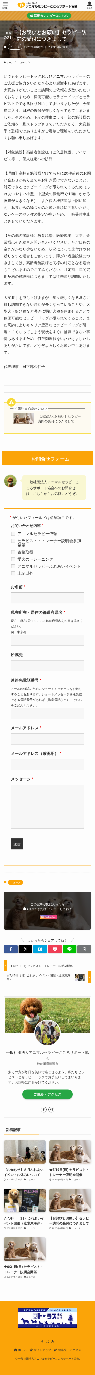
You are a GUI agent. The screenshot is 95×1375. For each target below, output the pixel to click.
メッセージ (22, 779)
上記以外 (25, 573)
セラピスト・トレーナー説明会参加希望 (49, 542)
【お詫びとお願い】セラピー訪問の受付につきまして (59, 418)
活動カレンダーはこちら (50, 15)
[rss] (53, 1341)
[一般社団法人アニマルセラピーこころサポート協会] (47, 5)
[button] (11, 949)
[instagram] (51, 1109)
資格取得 (25, 552)
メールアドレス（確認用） (36, 753)
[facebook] (44, 1109)
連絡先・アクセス (69, 1350)
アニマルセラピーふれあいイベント (49, 566)
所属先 (17, 654)
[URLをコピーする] (84, 949)
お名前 (18, 587)
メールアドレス (26, 728)
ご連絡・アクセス (47, 1094)
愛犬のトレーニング (35, 559)
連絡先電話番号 (26, 680)
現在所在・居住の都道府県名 (38, 612)
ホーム (22, 1350)
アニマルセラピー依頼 (37, 533)
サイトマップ (42, 1350)
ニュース (15, 47)
